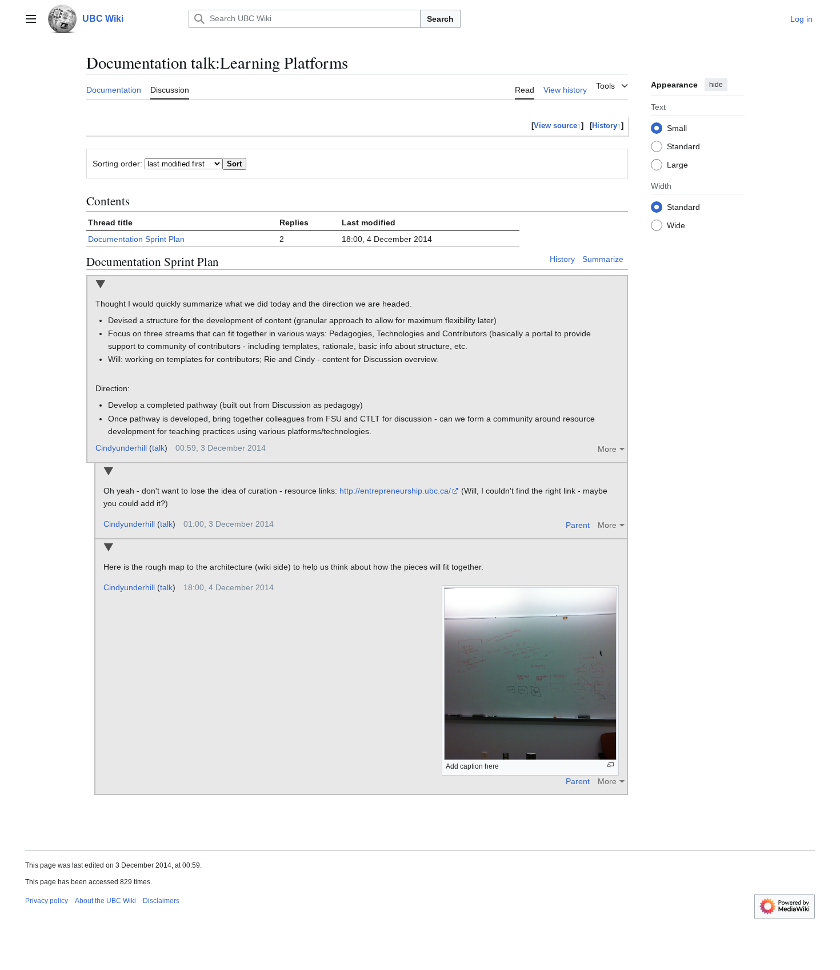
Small (677, 127)
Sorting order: (117, 163)
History (562, 259)
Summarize (602, 259)
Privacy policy (46, 901)
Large (677, 164)
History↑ (606, 126)
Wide (676, 224)
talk (158, 447)
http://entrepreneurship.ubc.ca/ (395, 490)
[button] (31, 19)
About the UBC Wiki (105, 901)
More (607, 449)
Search (440, 18)
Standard (683, 145)
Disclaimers (161, 901)
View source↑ (557, 126)
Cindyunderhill (121, 447)
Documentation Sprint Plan (136, 239)
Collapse (100, 285)
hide (716, 85)
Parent (578, 525)
